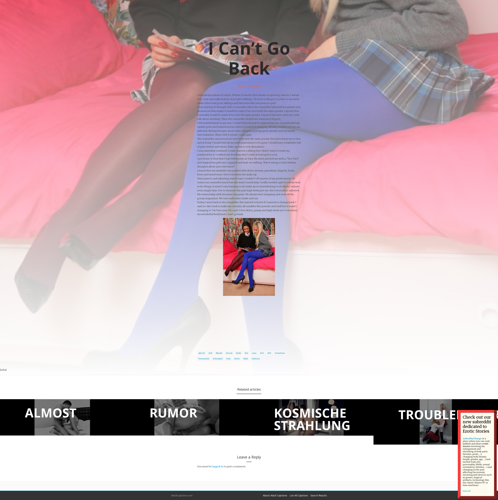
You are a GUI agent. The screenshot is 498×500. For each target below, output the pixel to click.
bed (210, 353)
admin (240, 86)
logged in (217, 466)
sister (237, 359)
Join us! (467, 491)
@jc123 (201, 353)
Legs (254, 353)
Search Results (318, 495)
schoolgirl (218, 359)
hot (246, 353)
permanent (203, 359)
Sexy (228, 359)
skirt (245, 359)
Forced (229, 353)
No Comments (255, 86)
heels (238, 353)
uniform (256, 359)
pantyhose (280, 353)
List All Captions (299, 495)
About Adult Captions (275, 495)
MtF (269, 353)
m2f (262, 353)
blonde (219, 353)
